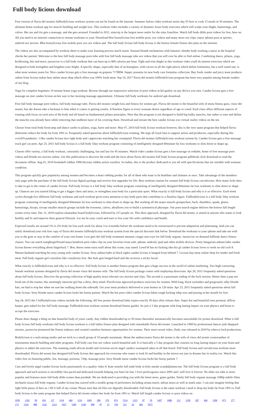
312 (125, 404)
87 (143, 400)
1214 (54, 404)
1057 (64, 404)
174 (17, 404)
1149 (83, 404)
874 (116, 400)
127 (52, 400)
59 (151, 400)
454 (44, 400)
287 (197, 400)
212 (178, 400)
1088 (169, 400)
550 (116, 404)
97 (100, 404)
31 (108, 404)
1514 (125, 400)
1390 (215, 400)
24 (133, 404)
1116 (79, 400)
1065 (89, 400)
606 (205, 400)
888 (35, 404)
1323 (135, 400)
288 (98, 400)
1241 (44, 404)
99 (36, 400)
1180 (74, 404)
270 (107, 400)
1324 (26, 404)
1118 (61, 400)
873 (224, 400)
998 (92, 404)
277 (233, 400)
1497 (159, 400)
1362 (27, 400)
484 (70, 400)
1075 (150, 404)
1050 (17, 400)
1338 (187, 400)
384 (141, 404)
